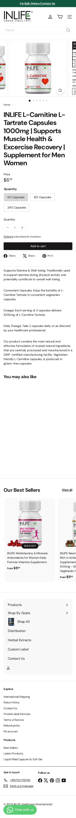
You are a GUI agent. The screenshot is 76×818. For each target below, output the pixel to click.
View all (67, 490)
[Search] (68, 30)
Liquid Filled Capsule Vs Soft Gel (23, 759)
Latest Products (13, 753)
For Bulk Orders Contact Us (37, 3)
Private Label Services (17, 714)
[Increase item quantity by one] (22, 228)
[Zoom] (60, 90)
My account (11, 731)
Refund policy (12, 725)
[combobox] (38, 30)
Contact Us (10, 708)
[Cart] (60, 17)
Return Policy (11, 702)
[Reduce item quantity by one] (7, 228)
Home (7, 104)
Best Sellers (11, 748)
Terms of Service (14, 720)
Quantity (9, 219)
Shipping (8, 236)
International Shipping (17, 697)
